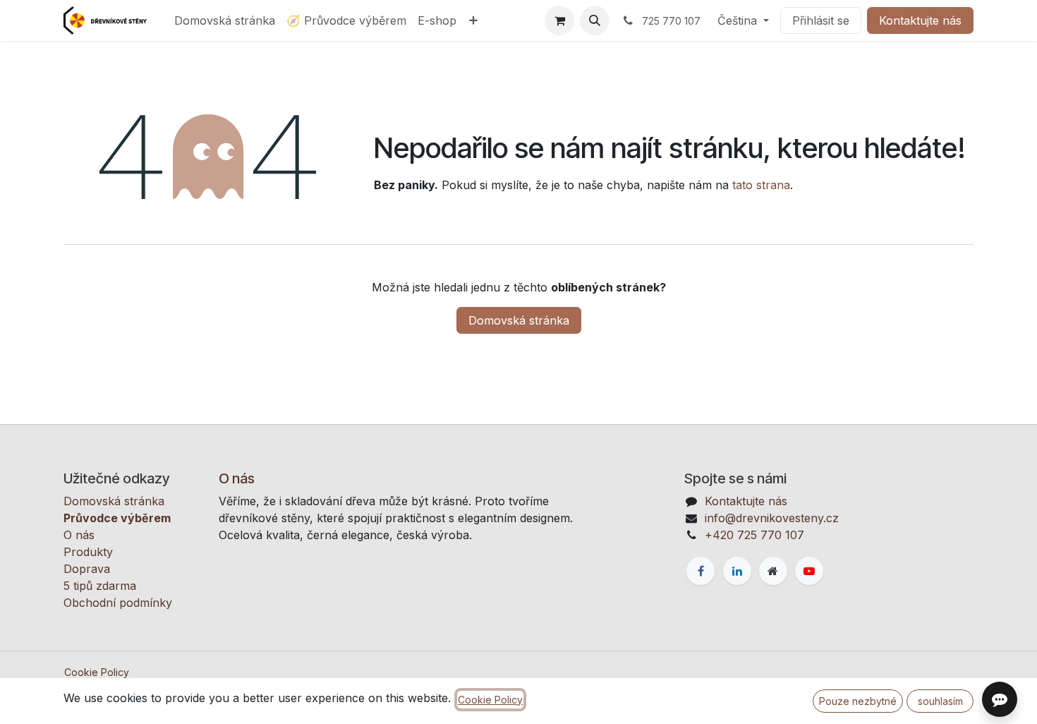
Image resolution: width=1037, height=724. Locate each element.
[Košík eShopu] (559, 20)
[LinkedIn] (737, 571)
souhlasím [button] (940, 701)
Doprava (86, 569)
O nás (79, 535)
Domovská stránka (518, 320)
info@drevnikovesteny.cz (772, 518)
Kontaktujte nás (920, 20)
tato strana (761, 185)
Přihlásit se (820, 20)
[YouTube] (809, 571)
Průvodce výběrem (117, 518)
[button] (595, 20)
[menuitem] (225, 20)
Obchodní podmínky (117, 603)
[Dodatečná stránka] (773, 571)
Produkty (88, 552)
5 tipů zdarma (99, 586)
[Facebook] (700, 571)
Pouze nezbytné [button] (858, 701)
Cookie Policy (96, 672)
